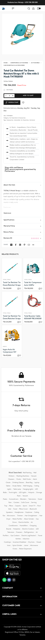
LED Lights (22, 492)
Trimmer (20, 516)
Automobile (35, 62)
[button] (39, 288)
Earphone (29, 512)
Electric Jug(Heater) (29, 536)
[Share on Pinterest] (24, 245)
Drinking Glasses (18, 482)
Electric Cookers (28, 529)
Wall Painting (27, 473)
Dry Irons (31, 542)
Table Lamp (17, 489)
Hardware (32, 120)
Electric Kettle (24, 522)
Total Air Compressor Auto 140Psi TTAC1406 (33, 284)
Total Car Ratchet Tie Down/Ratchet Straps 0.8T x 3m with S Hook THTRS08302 (12, 284)
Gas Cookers (15, 536)
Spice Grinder (17, 545)
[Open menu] (13, 8)
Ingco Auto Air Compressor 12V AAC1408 (9, 351)
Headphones (19, 512)
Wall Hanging (27, 486)
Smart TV (32, 506)
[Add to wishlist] (23, 102)
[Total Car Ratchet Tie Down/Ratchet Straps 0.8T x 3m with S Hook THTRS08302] (12, 268)
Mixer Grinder (29, 519)
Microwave (11, 516)
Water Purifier (17, 519)
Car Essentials (25, 120)
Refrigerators (29, 532)
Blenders (23, 499)
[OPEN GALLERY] (22, 34)
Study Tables (16, 486)
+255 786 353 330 (31, 2)
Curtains (16, 502)
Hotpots (31, 492)
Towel (15, 509)
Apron (25, 506)
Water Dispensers (25, 549)
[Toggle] (7, 213)
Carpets (18, 506)
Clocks (18, 479)
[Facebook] (9, 580)
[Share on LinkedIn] (20, 245)
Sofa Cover (25, 502)
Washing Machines (22, 476)
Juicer (26, 545)
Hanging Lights (28, 489)
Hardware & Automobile (19, 62)
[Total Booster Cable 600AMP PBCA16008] (33, 301)
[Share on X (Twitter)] (11, 245)
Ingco (5, 346)
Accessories (10, 120)
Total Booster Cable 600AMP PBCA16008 (32, 317)
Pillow (11, 506)
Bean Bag (29, 482)
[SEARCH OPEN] (29, 8)
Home (6, 62)
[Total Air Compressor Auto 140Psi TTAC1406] (33, 268)
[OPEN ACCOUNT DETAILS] (33, 8)
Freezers (19, 532)
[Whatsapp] (4, 580)
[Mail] (29, 245)
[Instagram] (14, 580)
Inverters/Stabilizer (19, 542)
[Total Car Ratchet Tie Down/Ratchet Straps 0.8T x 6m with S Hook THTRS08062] (12, 301)
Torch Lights (13, 492)
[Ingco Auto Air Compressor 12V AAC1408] (12, 335)
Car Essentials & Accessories (14, 65)
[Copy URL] (33, 245)
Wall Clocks (27, 479)
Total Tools (6, 279)
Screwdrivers (13, 499)
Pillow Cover (23, 509)
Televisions (32, 499)
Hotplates (16, 529)
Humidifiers (24, 526)
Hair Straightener (31, 516)
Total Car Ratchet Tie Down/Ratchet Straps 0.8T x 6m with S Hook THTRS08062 (12, 317)
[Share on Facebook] (16, 245)
